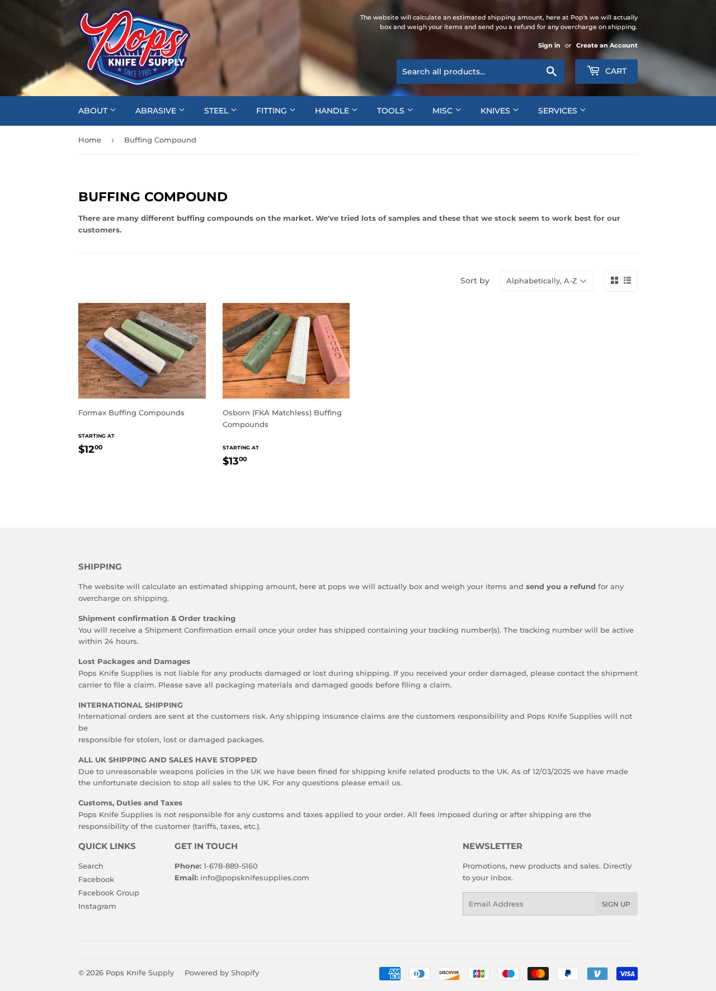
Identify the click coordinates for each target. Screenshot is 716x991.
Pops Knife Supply (140, 972)
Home (89, 139)
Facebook (96, 879)
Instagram (97, 906)
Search (90, 865)
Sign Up (616, 904)
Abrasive (156, 111)
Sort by (474, 281)
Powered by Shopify (222, 972)
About (94, 111)
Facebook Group (108, 892)
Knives (496, 111)
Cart (614, 71)
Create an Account (607, 45)
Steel (217, 111)
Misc (443, 111)
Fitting (272, 111)
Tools (392, 111)
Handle (333, 111)
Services (559, 111)
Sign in (549, 45)
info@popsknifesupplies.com (254, 877)
